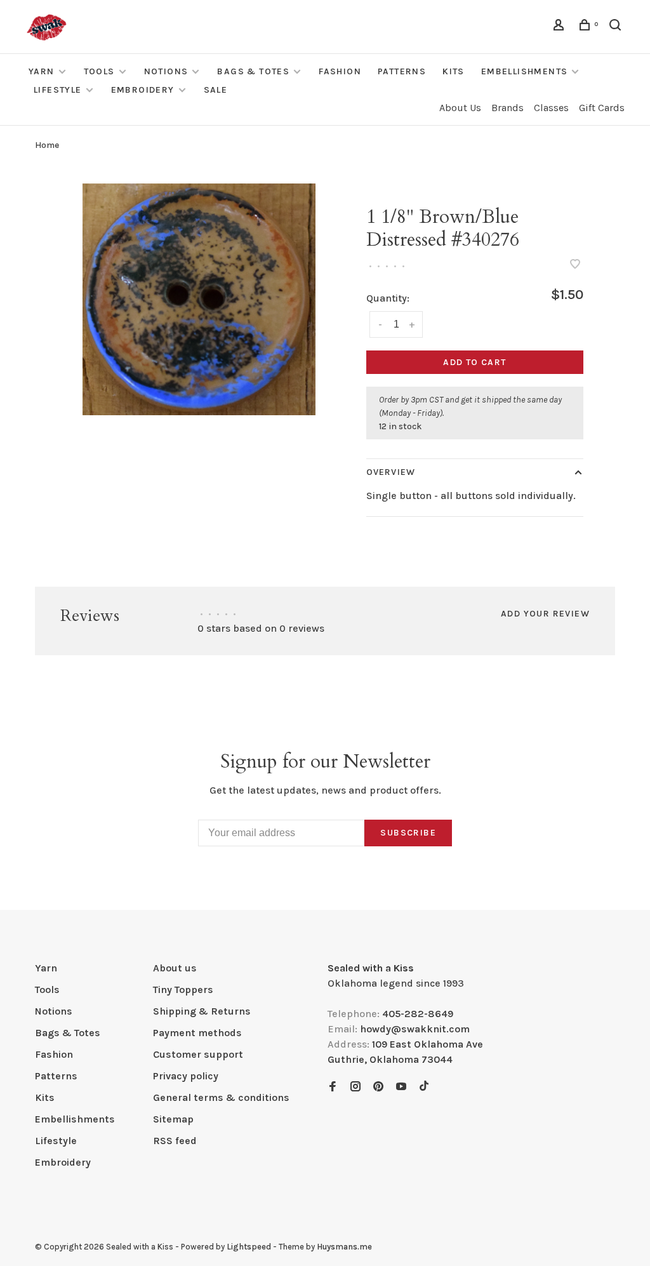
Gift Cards (602, 108)
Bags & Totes (253, 71)
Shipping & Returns (202, 1011)
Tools (99, 71)
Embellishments (524, 71)
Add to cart (474, 362)
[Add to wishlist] (575, 265)
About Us (460, 108)
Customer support (198, 1054)
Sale (216, 89)
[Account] (560, 27)
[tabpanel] (199, 299)
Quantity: (387, 298)
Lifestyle (58, 89)
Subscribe (408, 832)
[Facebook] (333, 1087)
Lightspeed (249, 1246)
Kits (453, 71)
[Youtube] (401, 1087)
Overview (390, 472)
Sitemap (173, 1119)
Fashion (340, 71)
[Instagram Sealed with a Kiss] (355, 1087)
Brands (507, 108)
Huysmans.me (344, 1246)
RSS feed (175, 1141)
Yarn (42, 71)
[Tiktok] (424, 1087)
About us (175, 968)
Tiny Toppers (183, 989)
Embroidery (143, 89)
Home (47, 145)
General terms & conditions (221, 1097)
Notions (166, 71)
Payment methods (197, 1033)
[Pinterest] (378, 1087)
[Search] (617, 27)
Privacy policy (185, 1076)
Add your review (545, 613)
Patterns (402, 71)
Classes (551, 108)
